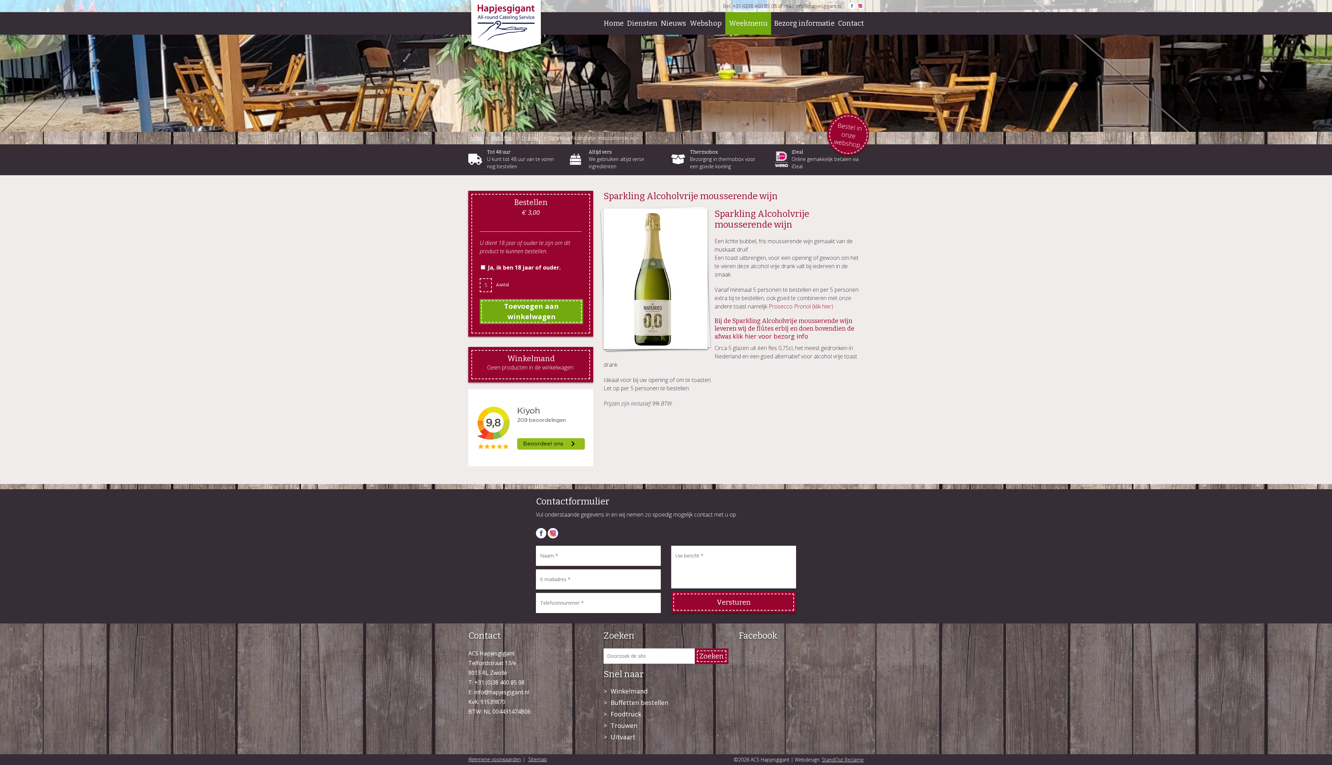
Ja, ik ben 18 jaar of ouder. (524, 267)
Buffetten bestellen (639, 702)
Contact (851, 23)
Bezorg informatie (804, 23)
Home (614, 23)
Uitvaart (622, 737)
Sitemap (537, 759)
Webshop (706, 23)
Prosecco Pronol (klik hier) (801, 306)
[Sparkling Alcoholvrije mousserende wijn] (655, 279)
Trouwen (623, 725)
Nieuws (673, 23)
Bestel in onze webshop (848, 135)
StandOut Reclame (843, 759)
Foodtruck (625, 714)
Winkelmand (629, 691)
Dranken (531, 138)
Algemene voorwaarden (494, 759)
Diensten (642, 23)
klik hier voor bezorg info (770, 336)
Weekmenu (748, 23)
